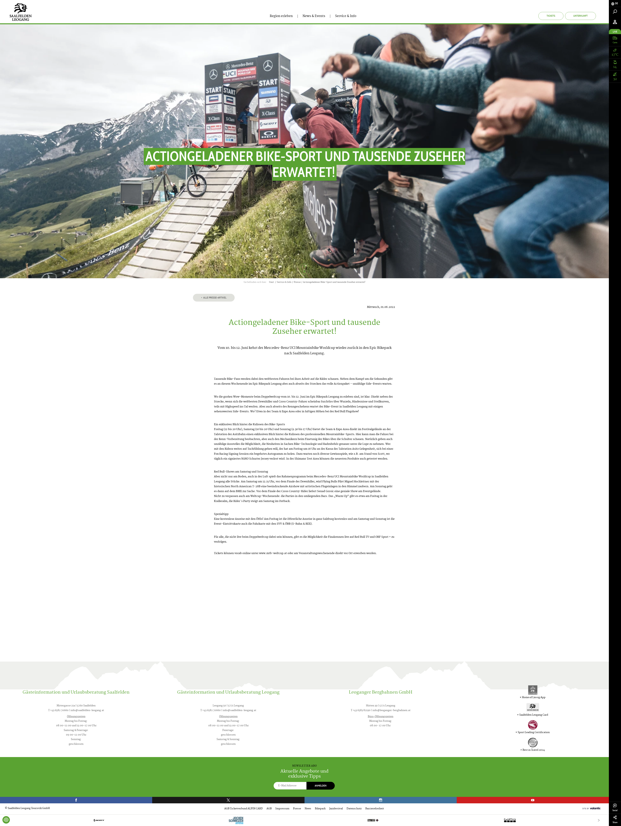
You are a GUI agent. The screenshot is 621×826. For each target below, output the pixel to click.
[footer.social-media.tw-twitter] (228, 800)
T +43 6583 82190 (360, 710)
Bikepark (320, 809)
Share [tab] (615, 822)
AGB (269, 809)
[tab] (615, 3)
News (308, 809)
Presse (297, 809)
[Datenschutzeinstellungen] (6, 820)
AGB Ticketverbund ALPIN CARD (243, 809)
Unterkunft (580, 15)
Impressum (282, 809)
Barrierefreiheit (374, 809)
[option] (304, 820)
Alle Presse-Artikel (214, 297)
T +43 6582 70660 (58, 710)
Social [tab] (614, 810)
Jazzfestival (336, 809)
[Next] (599, 820)
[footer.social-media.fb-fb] (76, 800)
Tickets (551, 15)
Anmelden (321, 785)
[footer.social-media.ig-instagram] (381, 800)
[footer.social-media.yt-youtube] (533, 800)
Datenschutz (354, 809)
